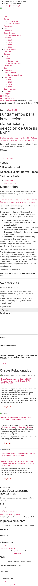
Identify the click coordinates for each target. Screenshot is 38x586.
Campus (7, 54)
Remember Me (7, 542)
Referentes (8, 26)
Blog (5, 28)
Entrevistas (8, 31)
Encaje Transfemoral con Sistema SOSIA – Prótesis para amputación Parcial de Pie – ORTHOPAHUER (16, 381)
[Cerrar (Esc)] (31, 2)
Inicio (2, 101)
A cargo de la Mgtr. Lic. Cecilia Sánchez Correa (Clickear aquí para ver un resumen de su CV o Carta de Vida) (17, 463)
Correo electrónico (8, 345)
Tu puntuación (6, 307)
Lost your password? (7, 548)
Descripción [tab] (8, 181)
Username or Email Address (10, 565)
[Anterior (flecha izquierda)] (3, 293)
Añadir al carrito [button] (6, 410)
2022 (10, 47)
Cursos (6, 19)
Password (4, 535)
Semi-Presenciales (14, 24)
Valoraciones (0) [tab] (10, 183)
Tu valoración (6, 313)
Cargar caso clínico (15, 35)
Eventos (7, 38)
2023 (10, 45)
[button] (5, 488)
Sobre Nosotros (10, 49)
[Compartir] (27, 2)
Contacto (7, 52)
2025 (10, 40)
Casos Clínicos (9, 33)
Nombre (4, 338)
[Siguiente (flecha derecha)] (34, 293)
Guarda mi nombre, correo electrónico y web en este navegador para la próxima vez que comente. (18, 357)
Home (6, 17)
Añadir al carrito (8, 159)
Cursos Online (13, 21)
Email (2, 504)
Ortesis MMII (10, 101)
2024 (10, 42)
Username (4, 529)
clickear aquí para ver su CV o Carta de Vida (16, 427)
